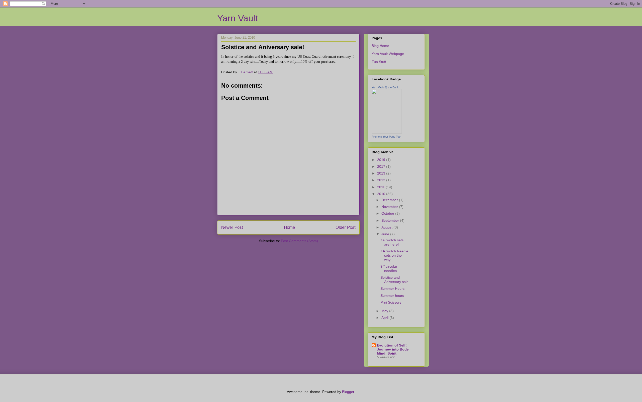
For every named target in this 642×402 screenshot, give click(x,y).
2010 (381, 194)
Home (289, 227)
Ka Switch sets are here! (392, 242)
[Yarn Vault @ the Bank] (387, 132)
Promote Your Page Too (386, 136)
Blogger (348, 392)
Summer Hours (392, 288)
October (388, 213)
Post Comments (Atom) (299, 241)
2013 (381, 173)
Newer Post (232, 227)
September (390, 220)
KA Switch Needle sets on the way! (394, 255)
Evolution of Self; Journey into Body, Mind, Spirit (393, 349)
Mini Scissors (390, 302)
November (390, 207)
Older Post (346, 227)
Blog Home (380, 46)
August (387, 227)
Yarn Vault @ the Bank (385, 87)
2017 (381, 166)
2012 (381, 180)
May (385, 311)
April (385, 318)
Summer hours (392, 296)
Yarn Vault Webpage (388, 54)
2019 (381, 160)
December (390, 200)
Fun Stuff (379, 62)
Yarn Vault (237, 18)
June (385, 234)
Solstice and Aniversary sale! (395, 279)
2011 (381, 187)
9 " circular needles (388, 268)
